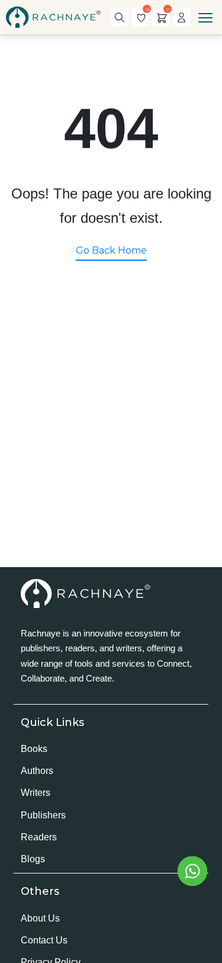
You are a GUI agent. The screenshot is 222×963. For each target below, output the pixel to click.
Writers (35, 793)
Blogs (33, 859)
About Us (40, 918)
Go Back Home (111, 250)
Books (34, 749)
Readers (39, 837)
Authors (37, 771)
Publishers (43, 815)
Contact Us (44, 940)
